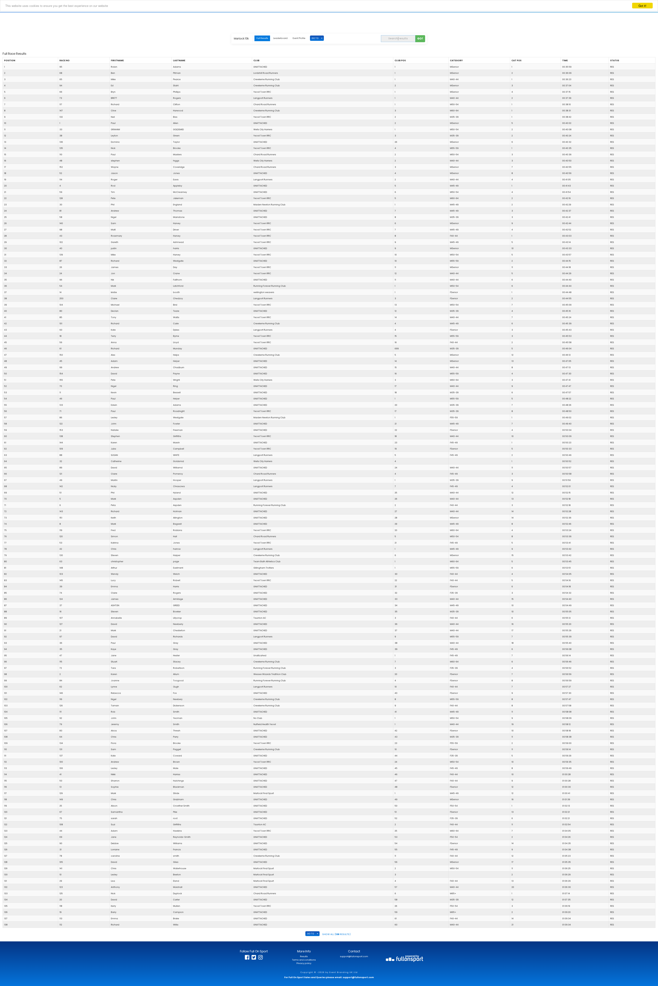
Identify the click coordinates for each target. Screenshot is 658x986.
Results (304, 956)
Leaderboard (280, 38)
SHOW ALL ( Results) (336, 934)
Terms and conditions (304, 959)
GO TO (315, 38)
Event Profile (299, 38)
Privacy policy (303, 963)
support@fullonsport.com (354, 956)
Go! (420, 38)
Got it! (642, 5)
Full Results (262, 38)
